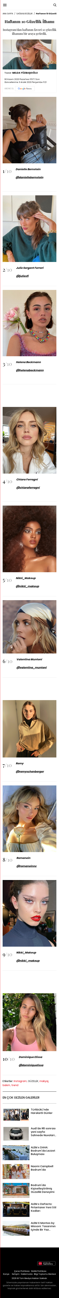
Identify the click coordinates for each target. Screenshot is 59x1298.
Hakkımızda (27, 1274)
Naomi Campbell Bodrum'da (20, 1166)
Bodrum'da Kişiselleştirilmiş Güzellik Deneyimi (24, 1187)
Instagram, (20, 1081)
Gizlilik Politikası (38, 1271)
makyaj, (44, 1081)
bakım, (7, 1085)
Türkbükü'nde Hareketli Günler (21, 1109)
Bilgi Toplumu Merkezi (45, 1274)
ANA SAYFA (8, 13)
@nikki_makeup (27, 961)
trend (14, 1085)
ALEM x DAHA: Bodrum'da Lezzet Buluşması (29, 1147)
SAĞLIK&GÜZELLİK (24, 13)
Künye (6, 1274)
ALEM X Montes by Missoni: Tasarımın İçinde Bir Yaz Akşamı (26, 1225)
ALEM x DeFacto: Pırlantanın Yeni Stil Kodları (29, 1204)
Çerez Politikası (22, 1271)
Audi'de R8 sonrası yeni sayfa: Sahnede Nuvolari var (27, 1130)
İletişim (16, 1274)
